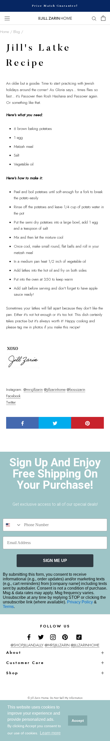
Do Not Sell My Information (66, 698)
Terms (8, 606)
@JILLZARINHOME (85, 645)
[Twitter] (41, 637)
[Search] (94, 18)
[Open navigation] (7, 18)
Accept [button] (78, 720)
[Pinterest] (65, 637)
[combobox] (12, 525)
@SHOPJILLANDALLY (27, 645)
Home (4, 32)
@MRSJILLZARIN (57, 645)
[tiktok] (79, 637)
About (13, 652)
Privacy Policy (80, 602)
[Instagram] (53, 637)
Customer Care (25, 663)
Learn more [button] (50, 733)
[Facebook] (29, 637)
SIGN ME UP (55, 560)
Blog (16, 32)
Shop (12, 673)
